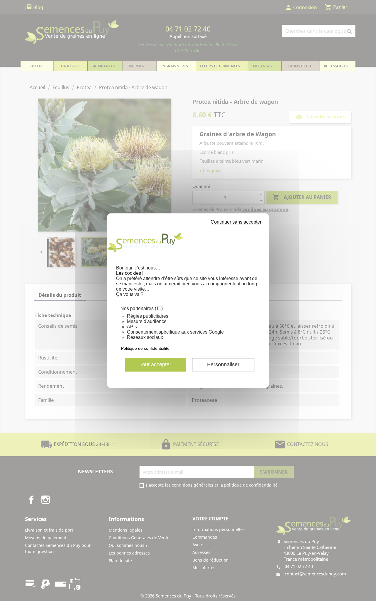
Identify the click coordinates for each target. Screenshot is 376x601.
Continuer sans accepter (236, 221)
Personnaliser (223, 364)
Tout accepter (155, 364)
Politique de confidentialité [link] (145, 348)
